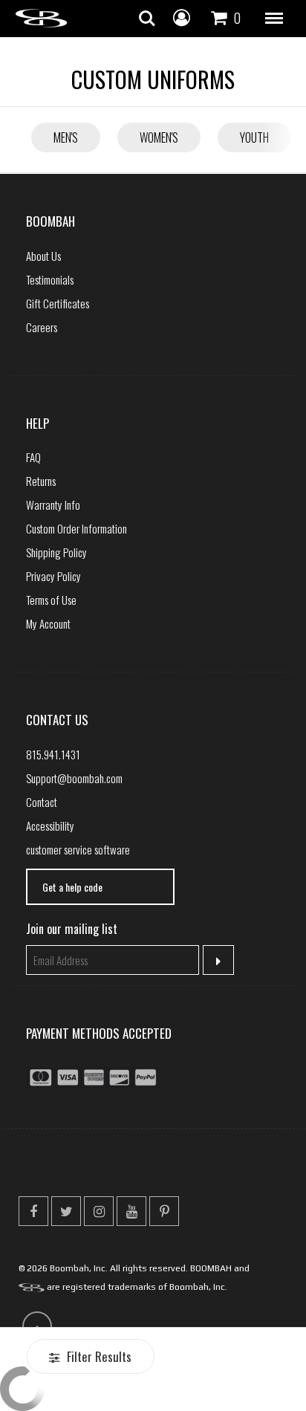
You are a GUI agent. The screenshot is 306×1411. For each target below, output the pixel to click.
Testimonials (50, 279)
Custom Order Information (76, 528)
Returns (41, 481)
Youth (254, 137)
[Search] (147, 18)
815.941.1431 (53, 754)
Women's (159, 137)
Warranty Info (53, 504)
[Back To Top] (37, 1326)
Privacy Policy (53, 576)
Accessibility (50, 825)
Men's (65, 137)
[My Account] (181, 16)
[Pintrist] (164, 1211)
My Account (48, 623)
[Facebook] (33, 1211)
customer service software (78, 849)
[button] (274, 18)
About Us (43, 255)
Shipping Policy (56, 552)
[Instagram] (99, 1211)
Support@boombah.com (74, 778)
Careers (41, 327)
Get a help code (72, 887)
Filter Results (97, 1356)
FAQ (33, 457)
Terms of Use (51, 599)
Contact (41, 802)
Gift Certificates (57, 303)
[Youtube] (131, 1211)
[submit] (219, 960)
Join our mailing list (71, 929)
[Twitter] (66, 1211)
